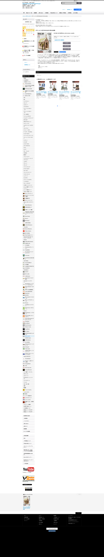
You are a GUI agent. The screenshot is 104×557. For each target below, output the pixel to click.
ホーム (25, 515)
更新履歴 (25, 428)
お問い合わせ (26, 423)
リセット (79, 494)
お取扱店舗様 (26, 435)
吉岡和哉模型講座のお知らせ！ (28, 454)
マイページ (25, 520)
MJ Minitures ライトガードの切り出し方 (28, 460)
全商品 (25, 78)
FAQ (24, 438)
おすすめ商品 (41, 522)
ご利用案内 (26, 418)
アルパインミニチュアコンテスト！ (28, 447)
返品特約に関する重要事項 (59, 40)
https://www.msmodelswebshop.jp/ (32, 3)
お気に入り (26, 426)
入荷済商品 (40, 520)
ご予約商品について (27, 440)
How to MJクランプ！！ (28, 457)
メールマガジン (70, 515)
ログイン (63, 9)
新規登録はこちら (69, 9)
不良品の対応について (27, 443)
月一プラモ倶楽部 (27, 431)
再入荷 (67, 42)
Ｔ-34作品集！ (26, 463)
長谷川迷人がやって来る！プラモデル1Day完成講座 (28, 450)
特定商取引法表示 (27, 415)
